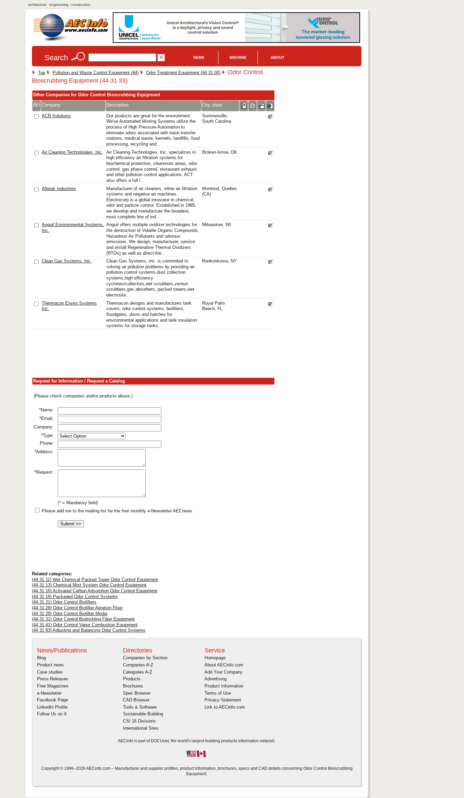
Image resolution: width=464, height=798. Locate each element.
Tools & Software (140, 707)
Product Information (223, 686)
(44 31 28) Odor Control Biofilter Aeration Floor (77, 607)
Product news (50, 664)
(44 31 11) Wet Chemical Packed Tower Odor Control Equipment (95, 579)
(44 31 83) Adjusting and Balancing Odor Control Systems (88, 630)
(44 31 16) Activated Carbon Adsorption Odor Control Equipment (94, 590)
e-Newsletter (49, 693)
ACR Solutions (56, 115)
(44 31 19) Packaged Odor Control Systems (75, 596)
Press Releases (52, 678)
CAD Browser (136, 699)
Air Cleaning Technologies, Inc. (72, 152)
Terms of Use (217, 693)
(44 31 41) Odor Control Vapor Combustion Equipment (85, 624)
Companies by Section (145, 657)
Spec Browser (136, 693)
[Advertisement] (155, 355)
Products (132, 678)
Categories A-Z (137, 672)
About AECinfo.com (223, 664)
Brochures (133, 686)
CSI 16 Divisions (139, 721)
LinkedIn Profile (52, 707)
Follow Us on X (52, 713)
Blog (41, 657)
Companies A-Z (138, 664)
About (277, 57)
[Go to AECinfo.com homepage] (71, 40)
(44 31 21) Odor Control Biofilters (64, 602)
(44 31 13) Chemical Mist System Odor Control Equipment (89, 585)
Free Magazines (53, 686)
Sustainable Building (143, 713)
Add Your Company (223, 672)
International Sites (141, 728)
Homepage (215, 657)
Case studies (50, 672)
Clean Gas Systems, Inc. (67, 261)
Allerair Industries (59, 188)
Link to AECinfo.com (224, 707)
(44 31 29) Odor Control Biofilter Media (69, 613)
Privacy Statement (222, 699)
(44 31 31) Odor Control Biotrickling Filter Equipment (83, 619)
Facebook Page (52, 699)
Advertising (215, 678)
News (198, 57)
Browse (238, 57)
